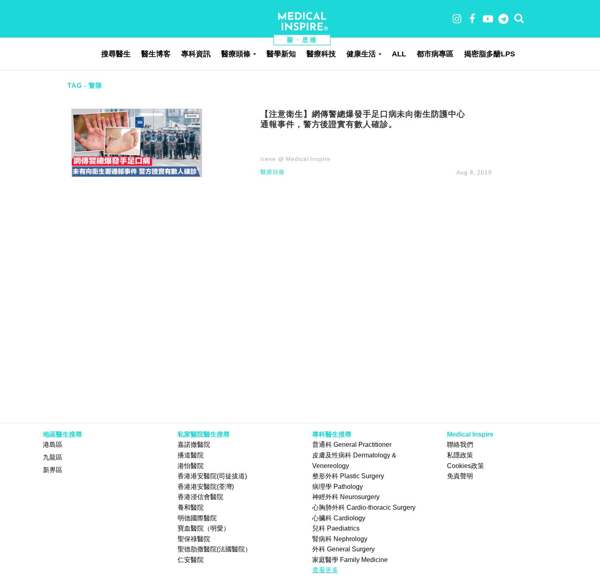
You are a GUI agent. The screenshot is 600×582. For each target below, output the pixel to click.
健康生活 (361, 54)
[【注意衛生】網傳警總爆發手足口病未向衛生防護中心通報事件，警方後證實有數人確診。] (136, 142)
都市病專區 (435, 54)
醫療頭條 (236, 54)
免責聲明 (460, 476)
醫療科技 (321, 54)
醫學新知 (281, 54)
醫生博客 (156, 54)
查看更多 (325, 569)
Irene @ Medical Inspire (295, 159)
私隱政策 (460, 455)
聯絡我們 (460, 444)
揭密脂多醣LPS (489, 54)
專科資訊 (196, 54)
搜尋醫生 (116, 54)
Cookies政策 (465, 465)
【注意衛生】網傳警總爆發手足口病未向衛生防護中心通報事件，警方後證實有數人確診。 (362, 119)
